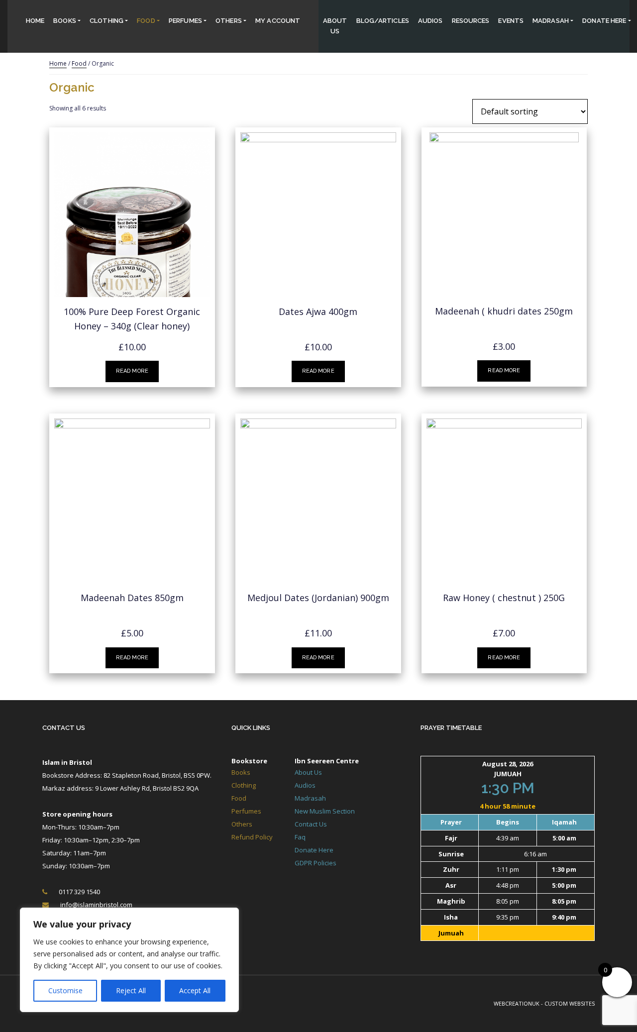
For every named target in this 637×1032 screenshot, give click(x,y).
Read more (132, 371)
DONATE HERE (604, 20)
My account (277, 20)
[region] (129, 960)
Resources (471, 20)
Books (64, 20)
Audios (430, 20)
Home (35, 20)
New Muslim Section (325, 811)
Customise (65, 990)
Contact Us (63, 727)
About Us (335, 26)
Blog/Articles (382, 20)
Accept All (195, 990)
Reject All (131, 990)
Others (228, 20)
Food (146, 20)
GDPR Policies (315, 862)
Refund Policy (252, 836)
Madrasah (550, 20)
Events (511, 20)
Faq (300, 836)
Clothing (106, 20)
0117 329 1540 (79, 891)
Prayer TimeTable (451, 727)
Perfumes (185, 20)
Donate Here (314, 849)
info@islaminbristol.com (96, 904)
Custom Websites (569, 1003)
